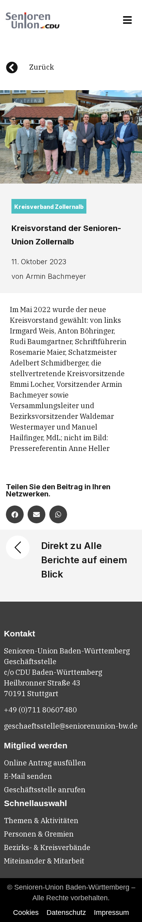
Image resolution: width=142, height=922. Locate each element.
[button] (128, 20)
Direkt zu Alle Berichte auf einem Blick (84, 560)
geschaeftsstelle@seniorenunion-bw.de (71, 726)
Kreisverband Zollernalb (49, 206)
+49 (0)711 (23, 709)
